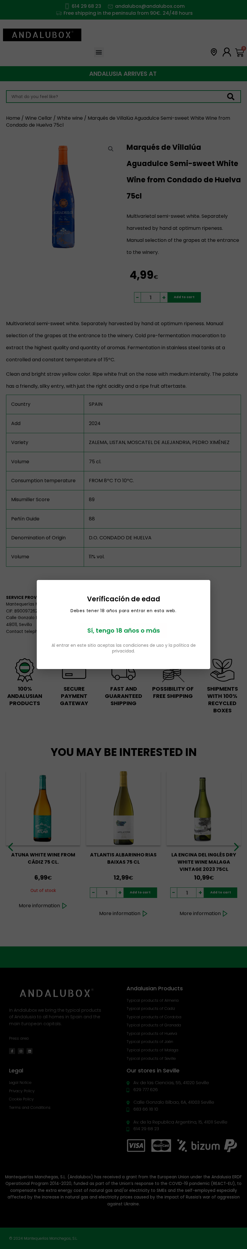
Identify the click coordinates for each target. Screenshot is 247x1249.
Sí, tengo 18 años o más (123, 630)
